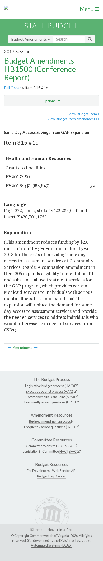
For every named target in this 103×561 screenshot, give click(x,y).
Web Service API (64, 471)
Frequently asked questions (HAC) (49, 427)
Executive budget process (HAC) (49, 391)
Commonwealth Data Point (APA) (49, 397)
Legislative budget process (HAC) (49, 386)
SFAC (69, 446)
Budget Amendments (29, 39)
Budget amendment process (50, 421)
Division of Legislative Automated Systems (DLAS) (61, 542)
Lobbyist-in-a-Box (59, 530)
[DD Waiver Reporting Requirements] (10, 347)
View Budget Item (83, 114)
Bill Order (12, 87)
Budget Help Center (51, 476)
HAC (59, 446)
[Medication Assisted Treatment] (36, 347)
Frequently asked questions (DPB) (49, 402)
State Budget (51, 25)
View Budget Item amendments (72, 119)
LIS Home (35, 530)
